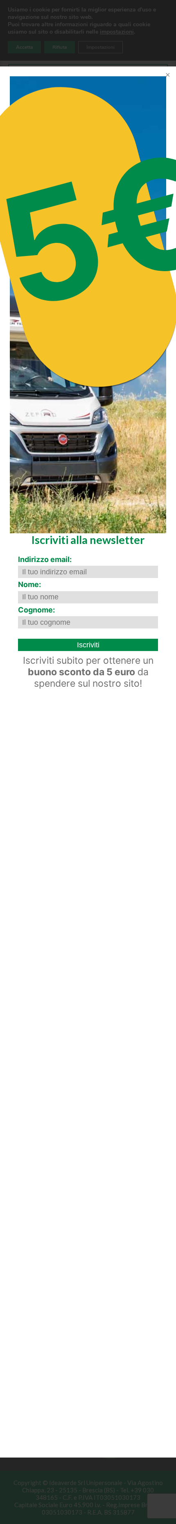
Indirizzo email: (45, 559)
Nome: (29, 584)
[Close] (167, 75)
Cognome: (36, 609)
